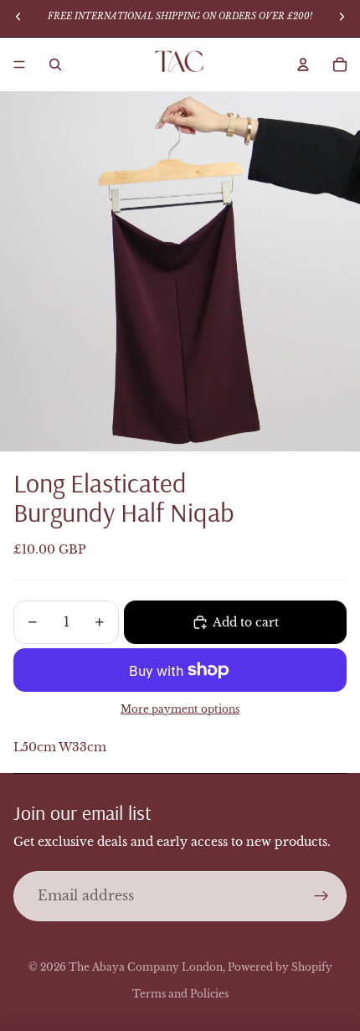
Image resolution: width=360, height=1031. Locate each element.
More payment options (180, 709)
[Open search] (55, 64)
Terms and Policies (180, 993)
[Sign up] (321, 896)
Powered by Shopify (280, 967)
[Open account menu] (303, 64)
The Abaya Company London (146, 967)
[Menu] (19, 64)
